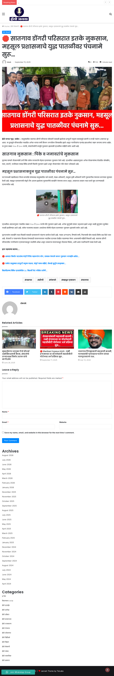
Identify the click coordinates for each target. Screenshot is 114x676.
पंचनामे (53, 279)
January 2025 (8, 542)
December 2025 (9, 492)
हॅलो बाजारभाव (6, 619)
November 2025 (9, 496)
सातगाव (85, 279)
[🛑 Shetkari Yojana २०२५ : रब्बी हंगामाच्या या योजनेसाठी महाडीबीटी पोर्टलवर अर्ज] (57, 339)
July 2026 (6, 460)
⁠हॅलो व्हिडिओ (6, 637)
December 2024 (9, 547)
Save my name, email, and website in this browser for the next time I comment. (39, 432)
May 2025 (6, 524)
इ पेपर (4, 596)
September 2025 (9, 506)
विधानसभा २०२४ (7, 601)
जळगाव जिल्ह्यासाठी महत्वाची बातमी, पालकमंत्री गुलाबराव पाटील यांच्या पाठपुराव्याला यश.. (95, 354)
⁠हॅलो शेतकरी (15, 26)
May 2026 (6, 469)
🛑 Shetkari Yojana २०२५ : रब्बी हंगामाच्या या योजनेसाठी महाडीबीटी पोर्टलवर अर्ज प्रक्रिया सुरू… (56, 354)
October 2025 (8, 501)
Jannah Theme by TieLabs (52, 671)
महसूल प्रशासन (69, 279)
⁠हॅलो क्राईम (6, 605)
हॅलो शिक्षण (5, 642)
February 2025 (8, 538)
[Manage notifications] (107, 670)
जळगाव (29, 279)
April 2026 (6, 473)
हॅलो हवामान (6, 660)
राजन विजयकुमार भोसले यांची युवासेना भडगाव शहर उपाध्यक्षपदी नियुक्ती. (41, 2)
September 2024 (9, 561)
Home (6, 26)
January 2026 (8, 487)
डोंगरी (41, 279)
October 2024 (8, 556)
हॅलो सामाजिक (6, 656)
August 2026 (7, 455)
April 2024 (6, 584)
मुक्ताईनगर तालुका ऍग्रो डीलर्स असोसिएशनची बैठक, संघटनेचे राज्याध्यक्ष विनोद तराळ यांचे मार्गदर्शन (15, 355)
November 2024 (9, 551)
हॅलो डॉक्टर (5, 614)
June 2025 (6, 519)
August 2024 (7, 565)
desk (9, 62)
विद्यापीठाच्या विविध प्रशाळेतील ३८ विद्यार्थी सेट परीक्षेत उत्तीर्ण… (24, 270)
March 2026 (7, 478)
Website (62, 422)
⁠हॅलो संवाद (5, 651)
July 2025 (6, 515)
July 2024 (6, 570)
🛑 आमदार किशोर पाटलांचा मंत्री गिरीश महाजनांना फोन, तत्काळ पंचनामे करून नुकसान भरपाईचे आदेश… (40, 256)
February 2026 (8, 483)
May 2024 (6, 579)
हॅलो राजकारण (6, 623)
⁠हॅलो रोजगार (6, 628)
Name (5, 412)
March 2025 (7, 533)
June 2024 (6, 574)
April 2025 (6, 529)
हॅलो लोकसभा (6, 633)
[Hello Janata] (19, 14)
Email (5, 422)
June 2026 (6, 464)
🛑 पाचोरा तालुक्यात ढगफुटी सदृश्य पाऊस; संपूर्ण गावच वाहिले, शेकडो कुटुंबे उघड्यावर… (34, 263)
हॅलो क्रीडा (5, 610)
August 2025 (7, 510)
